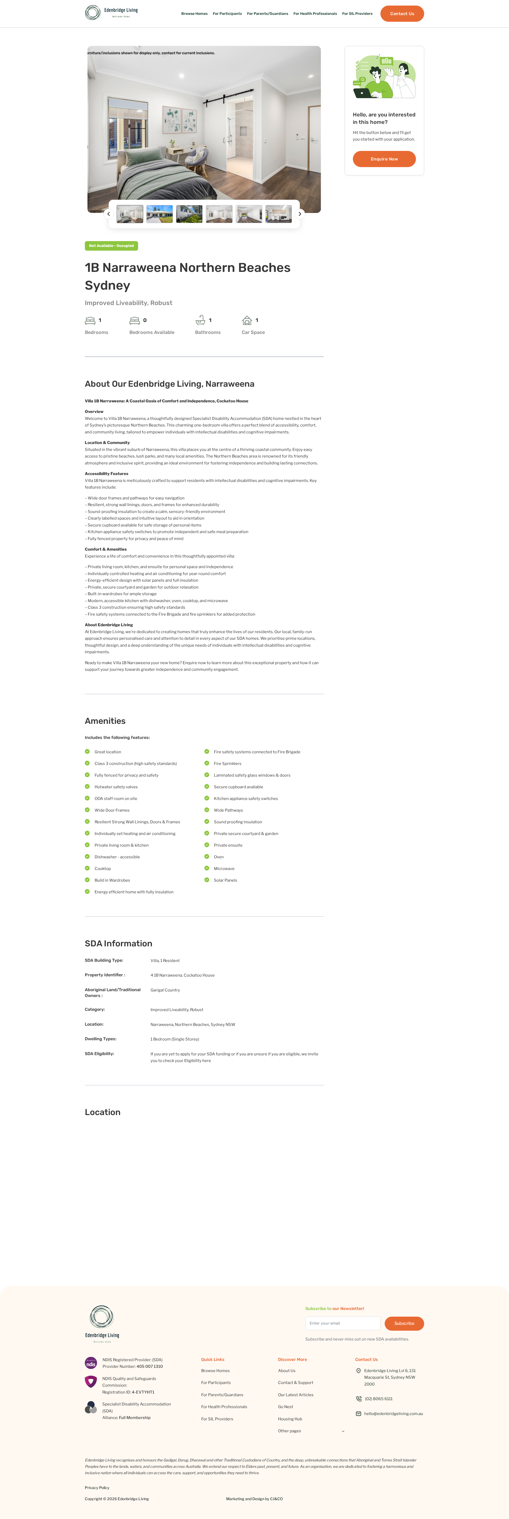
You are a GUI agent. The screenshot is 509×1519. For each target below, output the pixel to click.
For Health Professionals (315, 13)
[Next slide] (300, 214)
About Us (287, 1370)
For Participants (227, 13)
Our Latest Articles (296, 1394)
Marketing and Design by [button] (254, 1498)
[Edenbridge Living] (111, 14)
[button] (204, 129)
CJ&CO (276, 1498)
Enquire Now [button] (384, 159)
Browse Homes (194, 13)
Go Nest (285, 1406)
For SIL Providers (357, 13)
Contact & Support (295, 1382)
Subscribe (404, 1323)
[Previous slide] (108, 214)
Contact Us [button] (402, 13)
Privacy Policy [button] (97, 1487)
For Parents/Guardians (267, 13)
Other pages (289, 1431)
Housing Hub (290, 1419)
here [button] (206, 1060)
